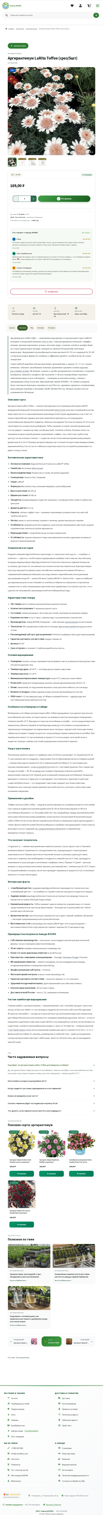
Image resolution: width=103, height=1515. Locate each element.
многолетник (36, 696)
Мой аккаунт (16, 1481)
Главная (11, 29)
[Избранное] (72, 5)
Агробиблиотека (18, 1425)
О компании (67, 1448)
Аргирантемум (31, 29)
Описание (22, 328)
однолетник (76, 696)
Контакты (15, 1459)
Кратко (12, 328)
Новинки (14, 1420)
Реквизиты (15, 1464)
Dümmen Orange (70, 957)
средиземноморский (48, 828)
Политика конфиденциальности (75, 1475)
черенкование (71, 622)
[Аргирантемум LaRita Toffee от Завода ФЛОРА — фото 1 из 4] (12, 162)
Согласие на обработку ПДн (73, 1481)
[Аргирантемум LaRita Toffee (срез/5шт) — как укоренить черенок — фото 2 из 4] (22, 162)
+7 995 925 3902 (17, 1448)
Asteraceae (37, 468)
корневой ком (43, 767)
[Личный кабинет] (80, 5)
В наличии (20, 29)
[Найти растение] (96, 15)
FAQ (31, 328)
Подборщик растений (20, 1403)
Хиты (13, 1414)
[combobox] (51, 15)
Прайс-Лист (67, 1425)
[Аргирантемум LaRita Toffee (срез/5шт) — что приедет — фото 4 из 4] (42, 162)
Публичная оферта (70, 1420)
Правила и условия (70, 1409)
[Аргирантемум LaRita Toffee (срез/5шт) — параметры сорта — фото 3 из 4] (32, 162)
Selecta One (47, 341)
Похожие (40, 328)
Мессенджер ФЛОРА (19, 1475)
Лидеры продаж (17, 1409)
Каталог (14, 1398)
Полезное (51, 328)
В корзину (66, 198)
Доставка (66, 1398)
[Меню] (97, 5)
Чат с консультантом (19, 1470)
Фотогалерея (67, 1470)
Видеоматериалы (69, 1464)
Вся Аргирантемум (22, 1357)
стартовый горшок (16, 1029)
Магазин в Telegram (53, 1504)
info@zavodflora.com (19, 1453)
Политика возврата (70, 1414)
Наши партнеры (68, 1453)
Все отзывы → (86, 233)
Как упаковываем (69, 1403)
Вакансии (66, 1459)
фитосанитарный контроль (72, 626)
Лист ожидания (17, 1436)
